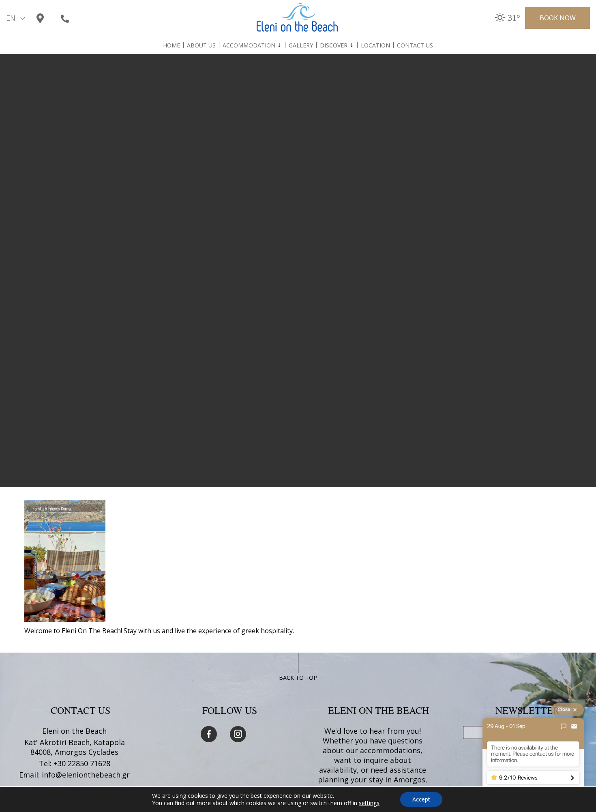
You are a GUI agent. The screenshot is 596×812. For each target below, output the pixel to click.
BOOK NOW (558, 17)
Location (375, 45)
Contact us (415, 45)
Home (171, 45)
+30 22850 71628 (82, 763)
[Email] (574, 726)
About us (201, 45)
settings (369, 803)
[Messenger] (563, 726)
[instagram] (238, 734)
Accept (421, 799)
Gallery (301, 45)
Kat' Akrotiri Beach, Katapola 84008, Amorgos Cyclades (74, 747)
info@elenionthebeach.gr (86, 775)
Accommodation (249, 45)
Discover (333, 45)
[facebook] (209, 734)
